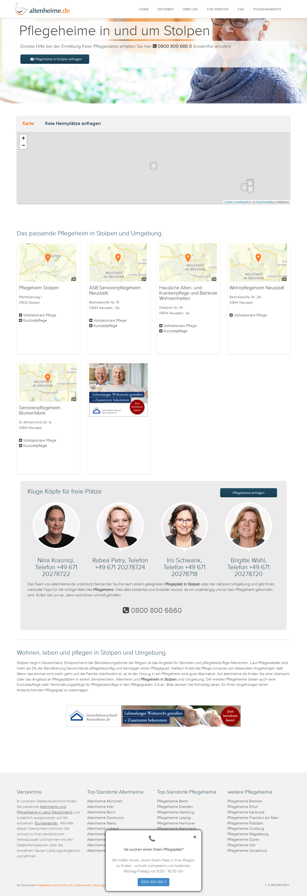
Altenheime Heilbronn (105, 851)
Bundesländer (46, 823)
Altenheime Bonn (101, 812)
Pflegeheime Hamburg (175, 812)
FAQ (241, 9)
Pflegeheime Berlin (172, 801)
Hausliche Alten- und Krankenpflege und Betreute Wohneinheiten (188, 293)
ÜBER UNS (190, 9)
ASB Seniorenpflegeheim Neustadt (115, 290)
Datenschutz (83, 885)
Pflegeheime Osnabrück (247, 851)
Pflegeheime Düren (243, 839)
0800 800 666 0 (153, 882)
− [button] (23, 145)
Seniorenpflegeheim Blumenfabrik (39, 410)
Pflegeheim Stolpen (39, 288)
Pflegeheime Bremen (244, 801)
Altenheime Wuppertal (105, 834)
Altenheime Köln (100, 807)
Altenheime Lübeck (103, 828)
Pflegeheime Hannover (176, 823)
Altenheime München (105, 801)
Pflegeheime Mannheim (176, 828)
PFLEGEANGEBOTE (267, 9)
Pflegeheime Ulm (241, 845)
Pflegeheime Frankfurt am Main (253, 818)
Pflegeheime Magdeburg (247, 834)
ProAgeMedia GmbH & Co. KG (53, 885)
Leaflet (228, 202)
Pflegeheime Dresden (175, 807)
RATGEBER (165, 9)
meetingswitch (243, 202)
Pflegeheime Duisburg (245, 828)
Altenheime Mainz (102, 823)
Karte (28, 123)
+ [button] (23, 138)
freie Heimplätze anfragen (73, 123)
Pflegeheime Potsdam (245, 823)
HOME (144, 9)
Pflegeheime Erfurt (242, 807)
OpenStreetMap (265, 202)
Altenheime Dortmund (105, 818)
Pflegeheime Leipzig (174, 818)
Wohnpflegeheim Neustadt (257, 288)
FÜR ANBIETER (218, 9)
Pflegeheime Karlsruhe (246, 812)
